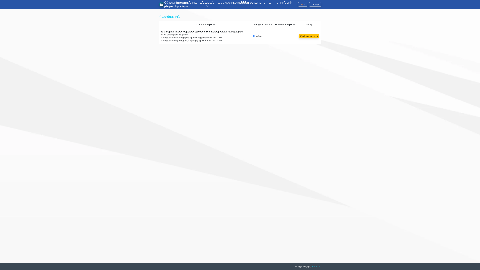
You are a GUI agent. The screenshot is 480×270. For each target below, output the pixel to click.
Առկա (259, 36)
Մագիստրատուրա (309, 36)
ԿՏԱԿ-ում (316, 266)
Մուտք (315, 4)
